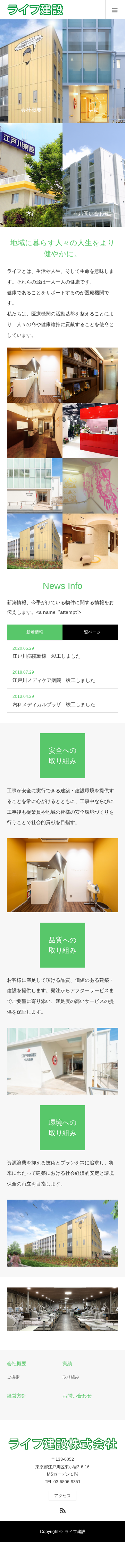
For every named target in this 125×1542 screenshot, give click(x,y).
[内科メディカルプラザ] (34, 375)
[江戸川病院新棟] (34, 486)
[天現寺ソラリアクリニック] (90, 375)
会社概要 (16, 1363)
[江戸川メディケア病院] (34, 541)
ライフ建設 (75, 1531)
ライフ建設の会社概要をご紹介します (30, 71)
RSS (62, 1509)
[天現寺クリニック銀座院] (34, 430)
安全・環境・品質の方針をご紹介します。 (30, 175)
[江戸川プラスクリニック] (90, 541)
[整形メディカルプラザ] (90, 430)
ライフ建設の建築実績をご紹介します (92, 71)
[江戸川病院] (90, 486)
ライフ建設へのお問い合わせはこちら (92, 175)
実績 (67, 1363)
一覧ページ (90, 632)
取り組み (70, 1377)
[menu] (115, 9)
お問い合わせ (77, 1395)
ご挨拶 (13, 1377)
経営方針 (16, 1395)
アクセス (62, 1495)
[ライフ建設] (65, 9)
